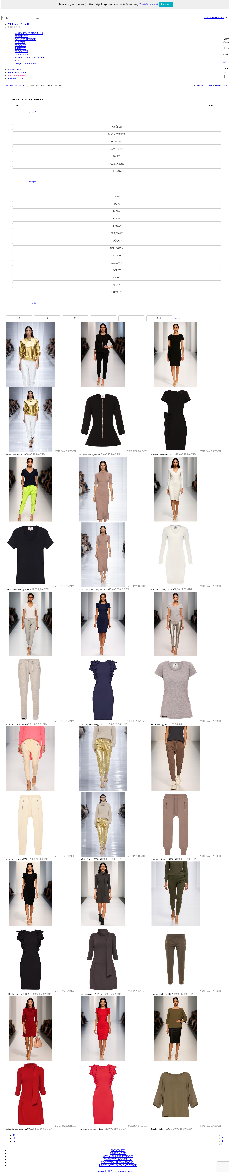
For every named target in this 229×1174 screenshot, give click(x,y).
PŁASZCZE (21, 54)
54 (14, 1141)
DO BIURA (116, 141)
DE (198, 86)
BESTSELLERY (17, 72)
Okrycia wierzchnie (25, 63)
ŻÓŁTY (117, 270)
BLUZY (19, 60)
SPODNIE (20, 45)
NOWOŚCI (14, 69)
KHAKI (117, 277)
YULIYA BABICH (18, 24)
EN (202, 86)
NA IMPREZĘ (117, 164)
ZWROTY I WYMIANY (118, 1159)
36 (14, 1138)
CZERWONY (116, 248)
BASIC (116, 156)
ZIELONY (116, 263)
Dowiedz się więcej (148, 4)
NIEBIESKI (117, 255)
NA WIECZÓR (116, 149)
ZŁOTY (117, 285)
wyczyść (32, 112)
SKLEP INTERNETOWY (15, 86)
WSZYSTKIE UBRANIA (29, 33)
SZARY (117, 218)
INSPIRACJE (15, 78)
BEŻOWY (117, 226)
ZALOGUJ (209, 17)
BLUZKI (20, 42)
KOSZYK (219, 17)
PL (195, 86)
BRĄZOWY (117, 233)
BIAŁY (116, 211)
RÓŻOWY (117, 240)
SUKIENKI (21, 36)
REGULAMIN (118, 1153)
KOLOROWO (117, 171)
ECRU (117, 204)
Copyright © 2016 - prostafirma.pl (114, 1171)
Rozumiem (166, 4)
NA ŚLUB (117, 127)
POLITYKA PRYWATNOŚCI (117, 1162)
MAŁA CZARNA (116, 134)
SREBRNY (116, 292)
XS (19, 318)
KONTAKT (118, 1150)
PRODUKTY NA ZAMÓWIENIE (118, 1165)
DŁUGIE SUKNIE (25, 39)
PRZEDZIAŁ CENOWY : (27, 99)
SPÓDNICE (21, 51)
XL (131, 318)
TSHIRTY (20, 48)
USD (210, 86)
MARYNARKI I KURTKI (29, 57)
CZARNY (117, 196)
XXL (159, 318)
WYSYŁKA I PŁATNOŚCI (118, 1156)
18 (14, 1135)
